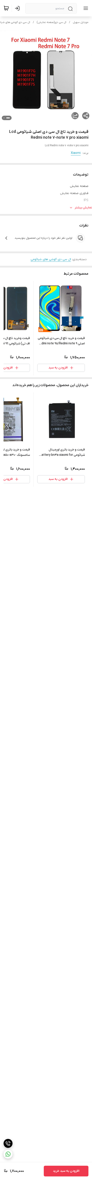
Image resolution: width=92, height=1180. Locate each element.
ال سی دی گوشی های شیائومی (51, 259)
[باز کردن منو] (84, 8)
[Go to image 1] (8, 117)
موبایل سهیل (80, 22)
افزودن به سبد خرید (66, 1171)
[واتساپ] (8, 1154)
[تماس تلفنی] (8, 1143)
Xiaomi (76, 153)
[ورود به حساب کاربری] (18, 8)
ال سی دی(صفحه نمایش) (51, 22)
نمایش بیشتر (83, 207)
